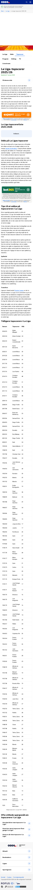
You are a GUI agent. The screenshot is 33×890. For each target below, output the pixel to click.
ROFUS (25, 119)
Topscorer (19, 54)
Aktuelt (5, 851)
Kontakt (3, 877)
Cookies (9, 877)
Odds (12, 54)
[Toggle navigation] (30, 2)
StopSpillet (13, 119)
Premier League (19, 290)
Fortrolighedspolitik (18, 877)
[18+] (7, 887)
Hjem (2, 11)
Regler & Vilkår (6, 118)
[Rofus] (8, 883)
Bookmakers (7, 857)
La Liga (8, 11)
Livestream (6, 63)
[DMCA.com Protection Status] (20, 886)
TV (20, 59)
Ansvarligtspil (22, 845)
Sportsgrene (7, 869)
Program (5, 59)
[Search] (25, 2)
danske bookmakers (11, 148)
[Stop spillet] (18, 883)
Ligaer (5, 863)
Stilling (13, 59)
